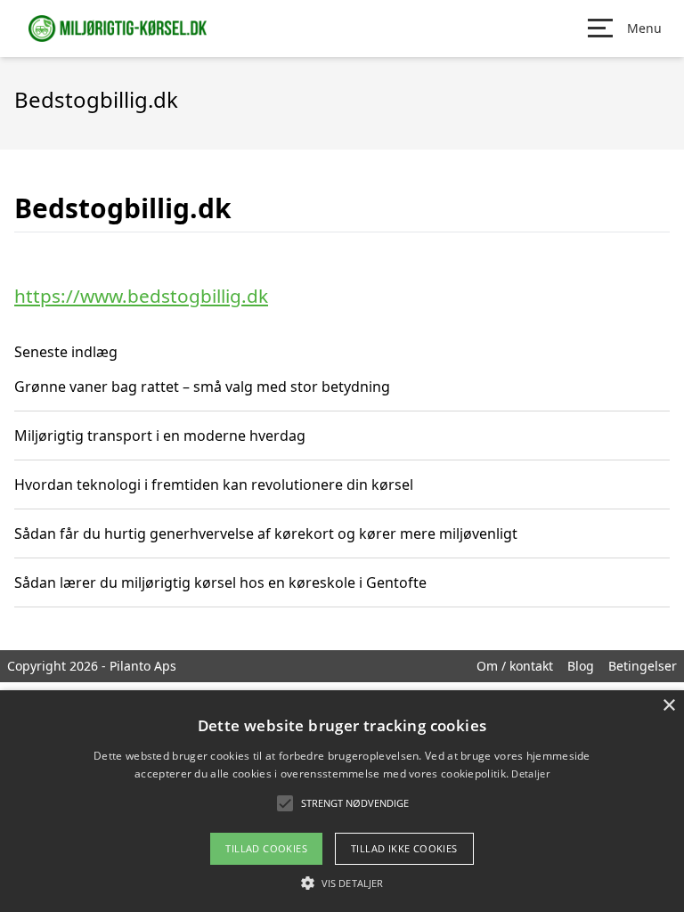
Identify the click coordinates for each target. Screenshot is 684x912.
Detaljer (530, 773)
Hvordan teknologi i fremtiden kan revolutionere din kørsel (213, 484)
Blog (580, 665)
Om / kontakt (514, 665)
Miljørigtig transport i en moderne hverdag (159, 435)
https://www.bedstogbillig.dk (141, 295)
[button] (342, 883)
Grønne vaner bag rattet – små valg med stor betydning (202, 386)
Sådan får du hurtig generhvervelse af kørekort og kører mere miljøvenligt (265, 533)
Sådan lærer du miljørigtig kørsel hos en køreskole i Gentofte (220, 582)
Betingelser (642, 665)
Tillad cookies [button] (266, 848)
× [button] (668, 705)
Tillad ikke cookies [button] (404, 848)
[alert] (342, 801)
